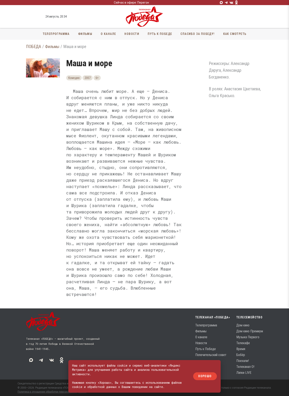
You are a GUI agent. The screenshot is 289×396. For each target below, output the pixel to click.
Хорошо (205, 376)
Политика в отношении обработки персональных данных (52, 391)
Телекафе (243, 343)
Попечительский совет (210, 355)
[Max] (221, 2)
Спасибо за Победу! (197, 34)
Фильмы (85, 34)
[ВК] (231, 2)
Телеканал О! (245, 367)
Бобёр (240, 355)
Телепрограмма (56, 34)
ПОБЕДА (33, 46)
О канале (108, 34)
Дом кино (242, 325)
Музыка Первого (247, 337)
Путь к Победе (160, 34)
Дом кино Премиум (249, 331)
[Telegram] (226, 2)
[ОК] (236, 2)
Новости (131, 34)
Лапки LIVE (243, 373)
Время (240, 349)
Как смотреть (234, 34)
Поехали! (242, 361)
